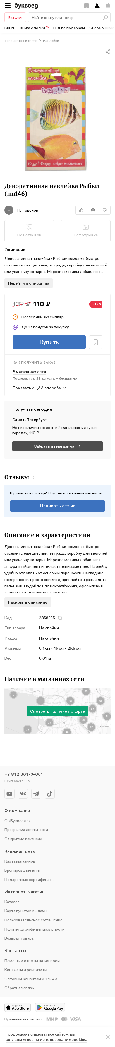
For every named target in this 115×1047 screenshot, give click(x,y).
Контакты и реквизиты (25, 969)
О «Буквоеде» (17, 820)
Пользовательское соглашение (33, 920)
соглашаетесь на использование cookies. (46, 1039)
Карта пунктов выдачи (25, 910)
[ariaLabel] (108, 1037)
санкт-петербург (29, 419)
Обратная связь (19, 987)
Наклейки (49, 638)
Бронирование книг (22, 870)
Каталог (15, 17)
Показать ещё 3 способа (37, 387)
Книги (9, 27)
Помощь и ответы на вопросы (32, 960)
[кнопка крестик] (60, 618)
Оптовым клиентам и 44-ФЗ (30, 978)
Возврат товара (18, 938)
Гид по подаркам (69, 27)
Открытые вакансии (23, 838)
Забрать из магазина (54, 446)
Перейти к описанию (28, 283)
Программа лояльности (26, 829)
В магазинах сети (29, 371)
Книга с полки (34, 27)
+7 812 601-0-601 (23, 774)
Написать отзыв (57, 505)
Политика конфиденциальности (34, 929)
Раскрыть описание (27, 602)
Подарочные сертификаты (29, 879)
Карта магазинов (19, 861)
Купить (49, 342)
